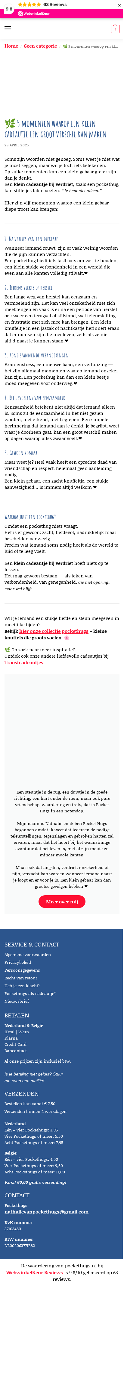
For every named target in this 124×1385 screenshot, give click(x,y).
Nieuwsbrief (17, 1001)
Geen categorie (40, 45)
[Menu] (14, 28)
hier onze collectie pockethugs (53, 630)
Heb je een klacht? (22, 985)
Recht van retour (21, 978)
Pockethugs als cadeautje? (30, 993)
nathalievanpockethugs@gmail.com (46, 1211)
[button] (114, 28)
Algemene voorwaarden (28, 954)
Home (11, 45)
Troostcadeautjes (24, 662)
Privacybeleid (18, 962)
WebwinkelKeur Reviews (34, 1272)
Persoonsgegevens (22, 970)
